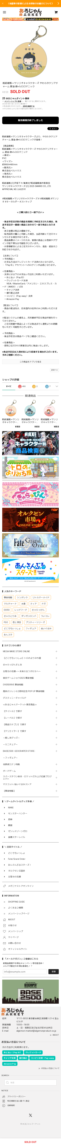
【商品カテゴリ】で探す (14, 724)
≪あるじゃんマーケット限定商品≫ (20, 704)
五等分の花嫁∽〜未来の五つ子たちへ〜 (23, 671)
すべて (9, 386)
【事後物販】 (9, 791)
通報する (54, 370)
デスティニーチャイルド (14, 698)
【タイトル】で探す (12, 711)
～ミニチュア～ (10, 744)
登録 (54, 971)
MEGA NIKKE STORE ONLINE (16, 651)
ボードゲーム (9, 771)
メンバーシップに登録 (12, 101)
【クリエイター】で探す (14, 731)
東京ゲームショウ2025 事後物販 (19, 678)
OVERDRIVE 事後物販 (13, 684)
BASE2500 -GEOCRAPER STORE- (19, 751)
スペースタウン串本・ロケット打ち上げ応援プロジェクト (27, 777)
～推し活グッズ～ (11, 738)
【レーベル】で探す (12, 718)
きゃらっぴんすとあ (12, 665)
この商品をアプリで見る (30, 362)
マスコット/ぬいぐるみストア (17, 784)
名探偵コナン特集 (11, 764)
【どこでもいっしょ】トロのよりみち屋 (23, 658)
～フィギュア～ (10, 758)
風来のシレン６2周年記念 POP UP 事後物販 (24, 691)
